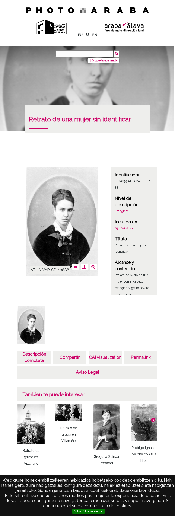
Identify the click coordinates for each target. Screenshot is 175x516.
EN (94, 35)
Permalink (141, 357)
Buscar (117, 53)
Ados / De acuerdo (88, 511)
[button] (153, 420)
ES (87, 35)
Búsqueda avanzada (103, 60)
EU (80, 35)
